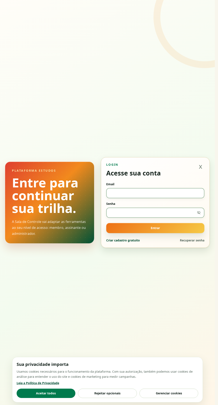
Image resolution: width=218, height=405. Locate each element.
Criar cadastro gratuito (123, 240)
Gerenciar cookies (169, 393)
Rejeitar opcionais (107, 393)
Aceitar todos (46, 393)
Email (110, 184)
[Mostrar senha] (199, 213)
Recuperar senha (192, 240)
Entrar (155, 228)
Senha (110, 204)
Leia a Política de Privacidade (38, 383)
